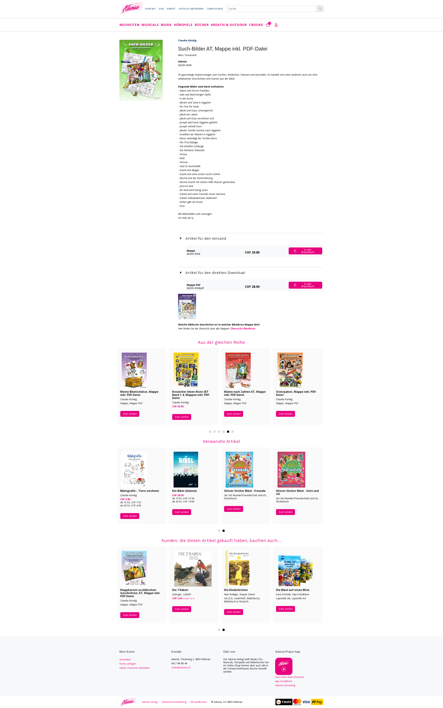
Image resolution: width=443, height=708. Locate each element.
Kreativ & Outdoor (229, 25)
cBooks (256, 25)
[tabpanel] (246, 389)
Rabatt (171, 8)
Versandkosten (198, 702)
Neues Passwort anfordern (134, 667)
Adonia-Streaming (285, 685)
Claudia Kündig (187, 40)
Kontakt (150, 8)
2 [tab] (214, 431)
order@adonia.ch (180, 667)
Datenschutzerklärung (174, 702)
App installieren (283, 681)
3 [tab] (219, 431)
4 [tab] (223, 431)
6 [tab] (232, 431)
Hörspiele (183, 25)
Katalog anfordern (191, 8)
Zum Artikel (130, 413)
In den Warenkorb (307, 251)
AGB (161, 8)
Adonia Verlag (149, 702)
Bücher (202, 25)
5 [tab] (228, 431)
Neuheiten (129, 25)
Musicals (150, 25)
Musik (166, 25)
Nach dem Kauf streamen (289, 677)
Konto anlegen (127, 663)
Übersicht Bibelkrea (243, 328)
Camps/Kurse (215, 8)
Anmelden (125, 659)
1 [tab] (210, 431)
